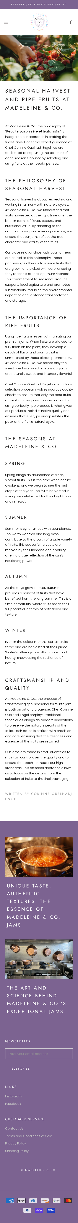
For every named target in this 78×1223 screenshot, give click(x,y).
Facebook (13, 1103)
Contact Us (14, 1128)
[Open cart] (72, 22)
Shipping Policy (17, 1151)
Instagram (13, 1096)
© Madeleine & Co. (39, 1170)
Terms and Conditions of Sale (28, 1136)
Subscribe (20, 1069)
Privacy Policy (15, 1143)
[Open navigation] (6, 22)
